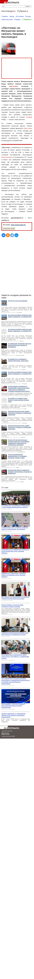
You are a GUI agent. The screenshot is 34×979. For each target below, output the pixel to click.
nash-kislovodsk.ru (8, 56)
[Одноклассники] (8, 235)
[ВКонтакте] (4, 235)
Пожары (17, 19)
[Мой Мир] (16, 235)
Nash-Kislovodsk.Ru (18, 225)
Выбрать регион (5, 734)
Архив (11, 16)
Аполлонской (6, 157)
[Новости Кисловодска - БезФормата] (10, 2)
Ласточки (27, 128)
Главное (4, 16)
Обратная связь (5, 733)
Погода (28, 16)
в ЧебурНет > (27, 19)
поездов (29, 117)
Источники (20, 16)
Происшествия (7, 19)
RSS (14, 736)
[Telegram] (12, 235)
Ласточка (13, 86)
